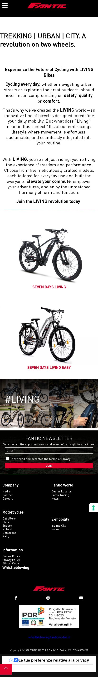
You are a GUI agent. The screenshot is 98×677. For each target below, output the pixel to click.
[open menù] (5, 5)
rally (5, 536)
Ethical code (10, 563)
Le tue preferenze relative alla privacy (54, 660)
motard (7, 529)
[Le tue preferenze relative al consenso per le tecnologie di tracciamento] (93, 507)
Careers (7, 498)
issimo (55, 529)
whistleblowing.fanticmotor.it (49, 637)
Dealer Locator (61, 491)
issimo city (58, 525)
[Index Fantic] (47, 6)
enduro (7, 525)
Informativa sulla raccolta (29, 668)
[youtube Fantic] (81, 598)
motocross (9, 532)
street (6, 522)
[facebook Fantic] (16, 598)
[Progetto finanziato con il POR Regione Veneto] (49, 616)
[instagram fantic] (48, 598)
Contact (7, 495)
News (55, 498)
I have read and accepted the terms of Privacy (40, 459)
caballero (9, 518)
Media (6, 491)
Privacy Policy (11, 560)
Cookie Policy (11, 556)
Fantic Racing (60, 495)
